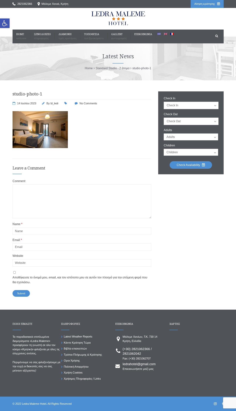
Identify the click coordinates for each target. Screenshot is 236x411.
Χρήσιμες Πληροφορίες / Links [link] (82, 378)
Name (17, 224)
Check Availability (189, 165)
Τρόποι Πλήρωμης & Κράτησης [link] (83, 354)
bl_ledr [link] (54, 103)
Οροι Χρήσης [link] (72, 360)
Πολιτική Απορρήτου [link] (76, 366)
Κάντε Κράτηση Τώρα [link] (77, 342)
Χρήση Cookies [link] (73, 372)
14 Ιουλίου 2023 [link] (26, 103)
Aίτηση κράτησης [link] (205, 3)
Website (18, 255)
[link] (5, 23)
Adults (168, 130)
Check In (169, 98)
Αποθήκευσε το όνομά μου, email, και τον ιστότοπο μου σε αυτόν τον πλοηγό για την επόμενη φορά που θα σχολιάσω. (80, 280)
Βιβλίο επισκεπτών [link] (75, 348)
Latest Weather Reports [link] (78, 336)
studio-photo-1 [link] (27, 94)
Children (169, 145)
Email (17, 240)
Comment (19, 181)
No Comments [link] (88, 103)
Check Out (171, 114)
